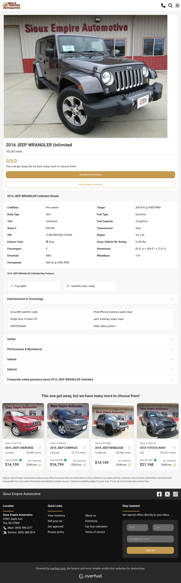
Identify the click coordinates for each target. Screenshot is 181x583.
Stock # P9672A (148, 443)
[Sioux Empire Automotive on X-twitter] (166, 494)
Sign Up (150, 550)
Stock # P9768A (103, 443)
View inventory (56, 515)
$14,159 (102, 462)
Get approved (55, 526)
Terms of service (95, 532)
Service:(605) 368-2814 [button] (21, 532)
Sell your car (55, 521)
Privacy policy (56, 532)
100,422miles (168, 452)
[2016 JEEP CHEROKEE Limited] (23, 421)
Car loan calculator (96, 526)
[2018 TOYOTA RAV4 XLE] (158, 421)
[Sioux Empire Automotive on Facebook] (158, 494)
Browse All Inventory (90, 174)
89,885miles (33, 452)
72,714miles (78, 452)
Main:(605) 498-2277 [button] (20, 527)
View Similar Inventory (90, 184)
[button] (163, 5)
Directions (91, 521)
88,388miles (123, 452)
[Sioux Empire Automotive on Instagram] (174, 494)
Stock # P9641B (58, 443)
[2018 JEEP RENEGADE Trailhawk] (113, 421)
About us (90, 515)
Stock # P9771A (13, 443)
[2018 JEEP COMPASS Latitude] (68, 421)
